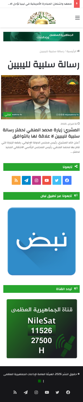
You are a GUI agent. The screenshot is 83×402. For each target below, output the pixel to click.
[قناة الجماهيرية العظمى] (41, 17)
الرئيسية (71, 51)
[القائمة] (77, 19)
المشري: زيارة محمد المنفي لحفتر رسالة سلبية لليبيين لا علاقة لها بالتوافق (41, 133)
